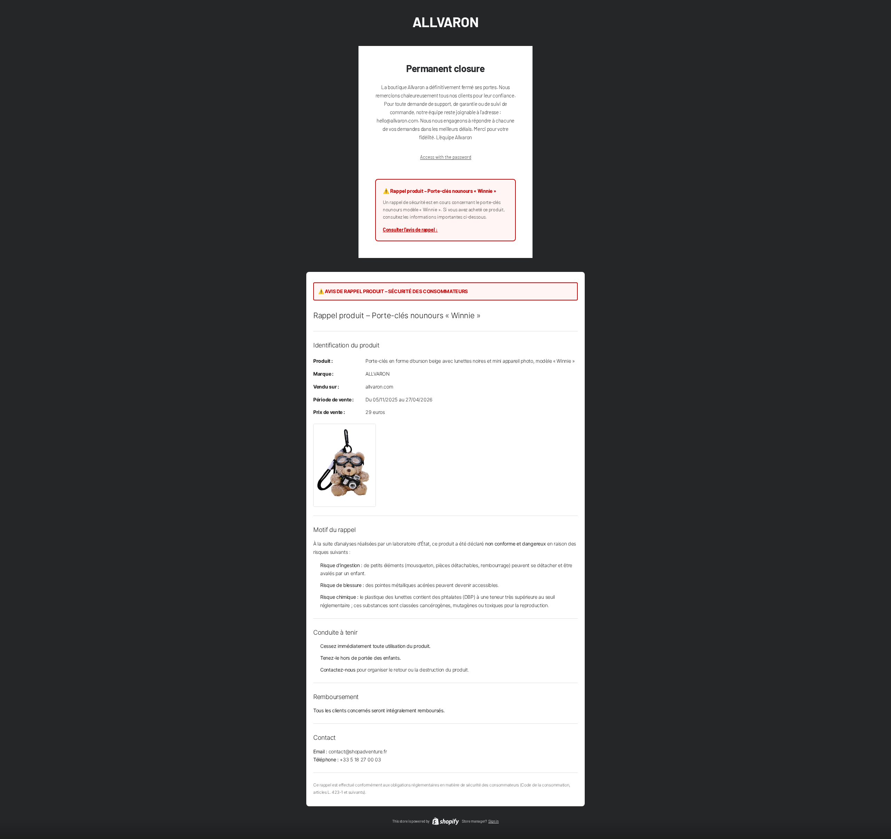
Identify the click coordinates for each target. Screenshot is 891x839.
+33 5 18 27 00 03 (360, 759)
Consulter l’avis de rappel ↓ (410, 230)
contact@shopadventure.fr (358, 751)
